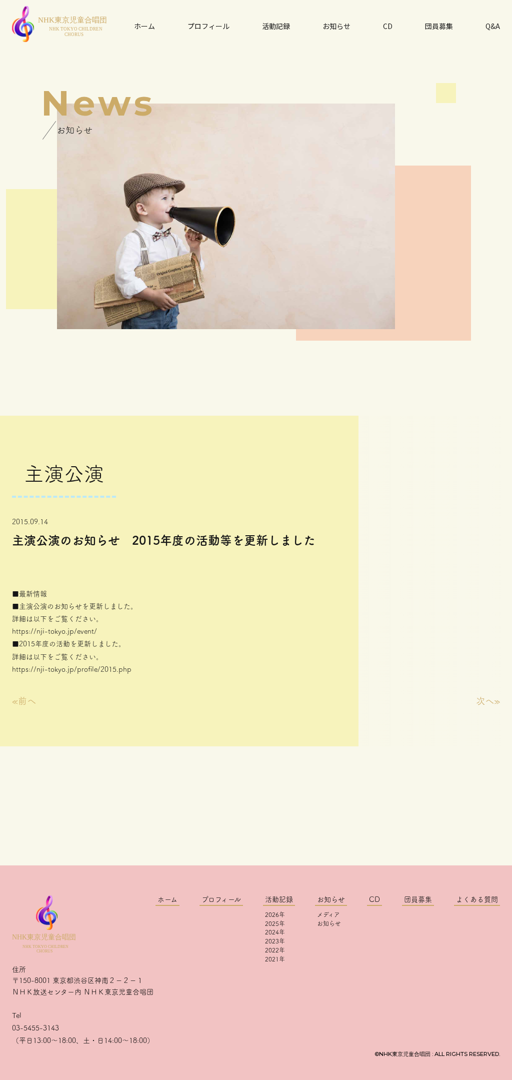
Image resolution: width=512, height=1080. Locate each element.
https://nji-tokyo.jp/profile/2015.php (72, 669)
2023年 (275, 941)
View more (256, 822)
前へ (27, 700)
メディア (328, 914)
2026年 (275, 914)
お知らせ (329, 923)
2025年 (275, 923)
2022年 (275, 950)
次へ (485, 700)
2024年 (275, 932)
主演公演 (64, 474)
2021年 (275, 959)
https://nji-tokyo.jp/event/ (54, 631)
